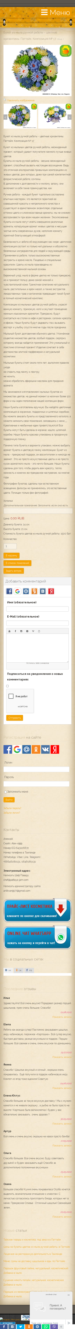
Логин (8, 762)
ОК (20, 970)
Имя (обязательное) (21, 602)
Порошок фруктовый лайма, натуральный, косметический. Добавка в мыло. (36, 1270)
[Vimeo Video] (27, 630)
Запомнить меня (17, 791)
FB (30, 970)
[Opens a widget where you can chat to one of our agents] (51, 1309)
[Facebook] (7, 749)
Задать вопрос (14, 570)
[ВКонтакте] (45, 749)
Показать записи (62, 1017)
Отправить (15, 717)
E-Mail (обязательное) (23, 616)
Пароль (9, 777)
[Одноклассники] (36, 749)
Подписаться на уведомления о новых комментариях (35, 676)
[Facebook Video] (15, 630)
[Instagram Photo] (21, 630)
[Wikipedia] (33, 630)
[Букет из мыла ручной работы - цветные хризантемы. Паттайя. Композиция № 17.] (20, 116)
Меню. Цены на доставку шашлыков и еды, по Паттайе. (34, 1261)
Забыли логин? (11, 812)
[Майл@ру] (26, 749)
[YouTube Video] (9, 630)
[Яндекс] (55, 749)
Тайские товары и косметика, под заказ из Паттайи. (32, 1239)
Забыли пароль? (12, 808)
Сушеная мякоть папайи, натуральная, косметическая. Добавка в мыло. (33, 1282)
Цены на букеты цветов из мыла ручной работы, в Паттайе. (36, 1246)
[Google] (17, 749)
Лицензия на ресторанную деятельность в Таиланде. (33, 1254)
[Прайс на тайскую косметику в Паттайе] (37, 921)
